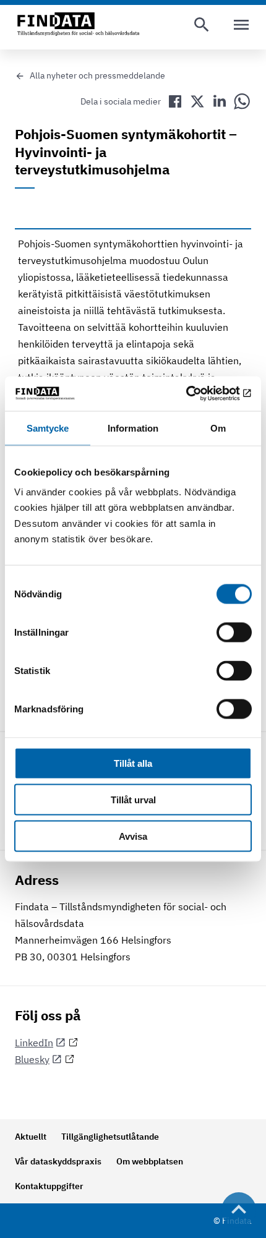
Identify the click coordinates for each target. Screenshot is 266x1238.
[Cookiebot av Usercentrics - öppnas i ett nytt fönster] (198, 394)
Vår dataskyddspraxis (58, 1161)
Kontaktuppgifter (49, 1186)
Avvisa (133, 835)
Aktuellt (30, 1136)
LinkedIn (34, 1042)
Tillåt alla (133, 763)
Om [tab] (218, 427)
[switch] (234, 632)
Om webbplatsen (149, 1161)
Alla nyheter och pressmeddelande (97, 75)
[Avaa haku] (202, 25)
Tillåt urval (133, 800)
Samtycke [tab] (48, 427)
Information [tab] (133, 427)
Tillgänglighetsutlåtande (110, 1136)
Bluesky (32, 1059)
